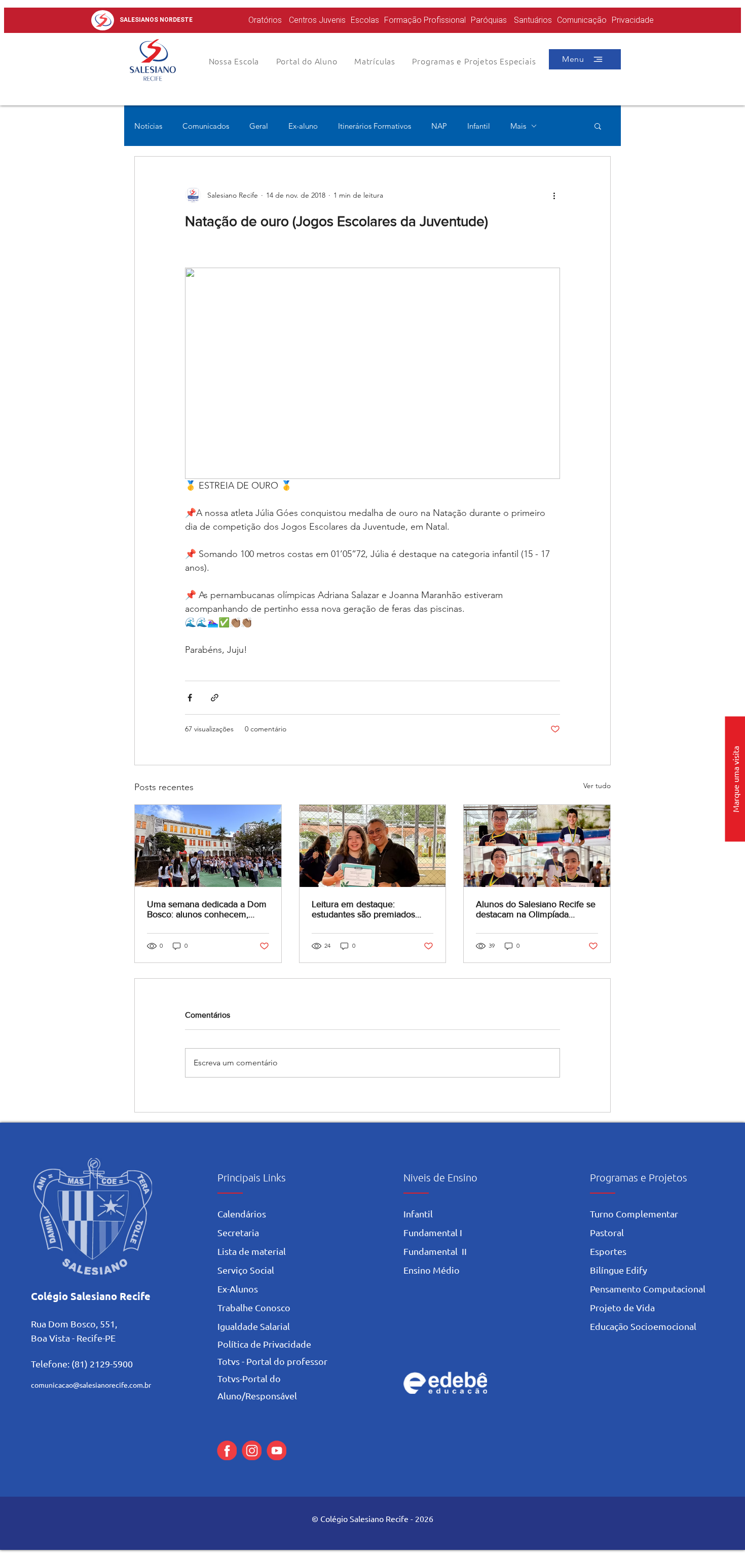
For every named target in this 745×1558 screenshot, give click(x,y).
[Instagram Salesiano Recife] (252, 1450)
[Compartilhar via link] (214, 697)
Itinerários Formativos (374, 126)
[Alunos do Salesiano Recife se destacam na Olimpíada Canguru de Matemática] (537, 846)
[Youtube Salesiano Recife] (276, 1450)
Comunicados (205, 126)
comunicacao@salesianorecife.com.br (91, 1384)
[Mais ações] (554, 195)
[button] (307, 60)
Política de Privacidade (264, 1344)
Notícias (148, 126)
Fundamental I (432, 1232)
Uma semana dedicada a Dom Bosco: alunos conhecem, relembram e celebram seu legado (207, 909)
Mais (518, 126)
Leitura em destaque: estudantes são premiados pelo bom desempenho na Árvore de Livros (364, 909)
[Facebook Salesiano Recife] (227, 1450)
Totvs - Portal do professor (272, 1361)
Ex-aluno (303, 126)
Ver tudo (597, 785)
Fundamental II (435, 1251)
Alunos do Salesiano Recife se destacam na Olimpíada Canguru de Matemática (535, 909)
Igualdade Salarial (253, 1326)
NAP (439, 126)
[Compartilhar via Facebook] (190, 697)
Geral (258, 126)
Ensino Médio (431, 1270)
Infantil (478, 126)
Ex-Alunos (237, 1288)
